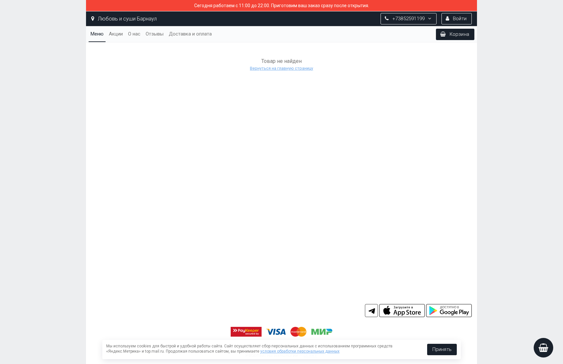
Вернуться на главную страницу (281, 68)
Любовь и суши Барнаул (126, 19)
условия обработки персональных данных (299, 351)
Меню (97, 34)
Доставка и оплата (190, 34)
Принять (442, 349)
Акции (116, 34)
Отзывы (155, 34)
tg (371, 310)
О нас (134, 34)
